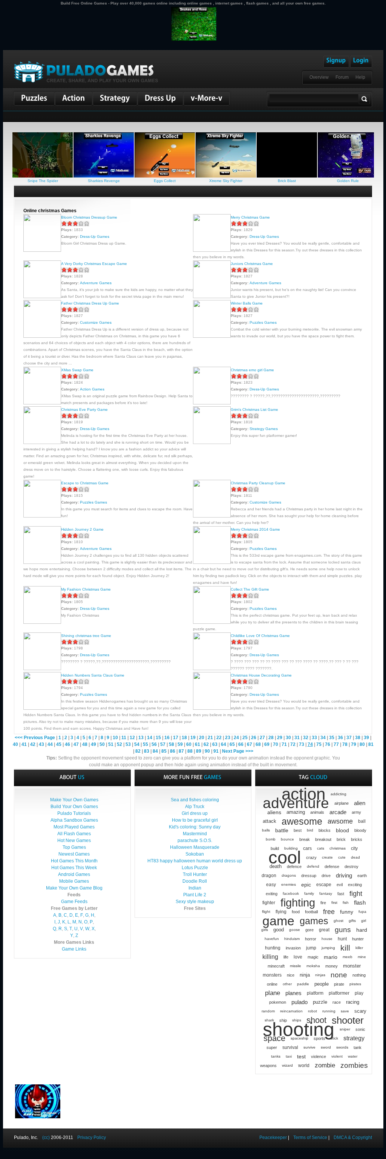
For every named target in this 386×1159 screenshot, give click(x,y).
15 (158, 737)
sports (319, 1038)
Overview (319, 77)
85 (164, 751)
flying (281, 911)
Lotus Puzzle (195, 867)
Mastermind (195, 833)
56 (154, 744)
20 (201, 737)
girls (264, 930)
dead (355, 857)
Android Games (74, 874)
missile (295, 966)
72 (293, 744)
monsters (272, 975)
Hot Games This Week (74, 867)
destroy (351, 866)
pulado (299, 1002)
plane (272, 993)
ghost (338, 921)
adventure (296, 803)
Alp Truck (194, 806)
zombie (325, 1065)
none (339, 975)
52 (119, 744)
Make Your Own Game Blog (74, 888)
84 (155, 751)
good (278, 929)
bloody (360, 830)
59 (180, 744)
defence (294, 866)
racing (352, 1002)
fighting (297, 903)
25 (245, 737)
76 (327, 744)
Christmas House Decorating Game (261, 675)
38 (357, 737)
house (327, 939)
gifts (352, 921)
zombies (354, 1065)
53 (128, 744)
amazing (295, 812)
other (287, 984)
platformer (339, 993)
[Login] (361, 61)
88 (190, 751)
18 (184, 737)
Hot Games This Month (74, 861)
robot (312, 1011)
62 (206, 744)
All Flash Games (74, 833)
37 (349, 737)
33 (314, 737)
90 (207, 751)
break (304, 839)
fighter (268, 902)
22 (219, 737)
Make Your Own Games (74, 799)
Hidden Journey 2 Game (82, 529)
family (309, 893)
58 (171, 744)
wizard (287, 1065)
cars (307, 848)
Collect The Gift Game (250, 589)
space (274, 1038)
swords (342, 1047)
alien (359, 803)
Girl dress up (195, 813)
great (324, 929)
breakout (323, 839)
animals (317, 812)
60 (188, 744)
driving (344, 875)
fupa (362, 911)
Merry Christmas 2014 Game (255, 529)
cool (284, 857)
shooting (298, 1029)
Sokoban (194, 854)
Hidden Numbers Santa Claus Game (92, 675)
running (328, 1011)
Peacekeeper (273, 1137)
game (278, 921)
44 (50, 744)
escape (323, 884)
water (352, 1056)
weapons (268, 1065)
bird (310, 830)
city (354, 848)
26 (253, 737)
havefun (272, 939)
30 (288, 737)
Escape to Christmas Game (85, 483)
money (331, 966)
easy (271, 884)
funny (346, 912)
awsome (340, 821)
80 (362, 744)
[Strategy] (115, 99)
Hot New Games (74, 840)
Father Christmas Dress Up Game (90, 303)
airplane (341, 803)
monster (352, 966)
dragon (269, 875)
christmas (337, 848)
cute (342, 857)
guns (343, 930)
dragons (289, 875)
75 (319, 744)
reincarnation (291, 1011)
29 (279, 737)
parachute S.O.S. (195, 840)
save (345, 1011)
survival (290, 1047)
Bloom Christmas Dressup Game (89, 217)
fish (346, 902)
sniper (345, 1029)
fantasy (325, 893)
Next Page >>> (237, 751)
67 (249, 744)
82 (138, 751)
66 (241, 744)
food (296, 911)
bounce (287, 839)
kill (345, 947)
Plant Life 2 (194, 894)
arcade (337, 812)
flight (266, 911)
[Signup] (336, 61)
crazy (311, 857)
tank (357, 1047)
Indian (194, 888)
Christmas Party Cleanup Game (258, 483)
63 (215, 744)
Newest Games (74, 854)
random (268, 1011)
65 (232, 744)
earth (362, 875)
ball (362, 821)
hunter (358, 939)
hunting (272, 948)
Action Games (92, 389)
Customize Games (96, 322)
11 (123, 737)
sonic (360, 1029)
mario (330, 957)
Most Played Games (74, 827)
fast (340, 893)
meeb (347, 957)
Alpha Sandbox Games (74, 820)
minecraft (276, 966)
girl (363, 921)
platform (315, 993)
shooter (348, 1020)
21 (210, 737)
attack (269, 821)
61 (197, 744)
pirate (339, 984)
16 (167, 737)
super (272, 1047)
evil (340, 884)
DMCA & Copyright (353, 1137)
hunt (342, 939)
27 (262, 737)
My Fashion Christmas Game (86, 589)
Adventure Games (96, 283)
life (285, 957)
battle (281, 830)
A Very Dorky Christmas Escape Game (94, 264)
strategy (354, 1038)
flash (360, 902)
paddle (303, 984)
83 (146, 751)
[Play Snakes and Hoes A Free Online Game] (193, 5)
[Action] (73, 99)
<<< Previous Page (35, 737)
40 (15, 744)
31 (297, 737)
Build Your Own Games (74, 806)
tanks (275, 1056)
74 (310, 744)
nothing (359, 975)
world (303, 1065)
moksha (313, 966)
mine (362, 957)
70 (275, 744)
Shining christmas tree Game (86, 636)
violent (337, 1056)
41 (24, 744)
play (359, 993)
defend (313, 866)
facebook (291, 893)
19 (193, 737)
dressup (308, 875)
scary (360, 1011)
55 (145, 744)
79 (353, 744)
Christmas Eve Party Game (84, 409)
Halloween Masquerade (194, 847)
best (298, 830)
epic (306, 885)
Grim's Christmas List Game (254, 409)
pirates (355, 984)
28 (271, 737)
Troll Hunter (195, 874)
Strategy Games (264, 429)
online (272, 984)
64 (223, 744)
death (276, 866)
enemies (288, 884)
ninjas (320, 975)
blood (342, 830)
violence (318, 1056)
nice (290, 975)
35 (331, 737)
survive (309, 1047)
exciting (355, 884)
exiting (271, 893)
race (336, 1002)
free (329, 912)
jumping (328, 948)
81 (371, 744)
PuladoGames (86, 72)
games (314, 921)
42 (32, 744)
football (311, 911)
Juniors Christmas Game (252, 264)
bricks (356, 839)
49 (93, 744)
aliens (274, 812)
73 (301, 744)
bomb (271, 839)
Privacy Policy (91, 1137)
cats (320, 848)
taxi (289, 1056)
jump (311, 948)
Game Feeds (74, 901)
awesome (302, 821)
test (301, 1056)
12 (132, 737)
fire (323, 902)
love (298, 957)
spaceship (299, 1038)
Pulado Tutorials (74, 813)
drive (326, 875)
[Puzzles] (34, 99)
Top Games (74, 847)
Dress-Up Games (94, 236)
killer (359, 948)
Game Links (74, 949)
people (321, 984)
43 (41, 744)
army (356, 812)
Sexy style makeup (195, 901)
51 (110, 744)
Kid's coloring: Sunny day (195, 827)
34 (323, 737)
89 (198, 751)
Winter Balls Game (247, 303)
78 (345, 744)
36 (340, 737)
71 (284, 744)
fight (355, 893)
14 (149, 737)
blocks (325, 830)
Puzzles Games (263, 322)
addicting (338, 794)
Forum (342, 77)
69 (267, 744)
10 (115, 737)
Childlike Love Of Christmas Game (260, 636)
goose (294, 930)
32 (305, 737)
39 (366, 737)
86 (172, 751)
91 (216, 751)
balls (266, 830)
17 (175, 737)
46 (67, 744)
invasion (293, 948)
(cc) (46, 1137)
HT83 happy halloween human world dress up (194, 861)
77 (336, 744)
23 (227, 737)
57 (162, 744)
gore (309, 930)
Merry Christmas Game (250, 217)
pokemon (277, 1002)
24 (236, 737)
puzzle (320, 1002)
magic (313, 957)
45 (58, 744)
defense (332, 866)
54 (136, 744)
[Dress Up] (160, 99)
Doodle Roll (194, 881)
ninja (305, 975)
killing (270, 957)
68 (258, 744)
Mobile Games (74, 881)
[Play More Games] (207, 99)
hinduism (292, 939)
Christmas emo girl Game (252, 370)
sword (326, 1047)
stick (334, 1038)
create (327, 857)
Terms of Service (310, 1137)
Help (360, 77)
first (334, 902)
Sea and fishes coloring (195, 799)
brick (341, 839)
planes (293, 993)
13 (141, 737)
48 (84, 744)
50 (102, 744)
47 (76, 744)
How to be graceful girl (195, 820)
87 (181, 751)
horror (310, 939)
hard (361, 930)
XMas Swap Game (77, 370)
